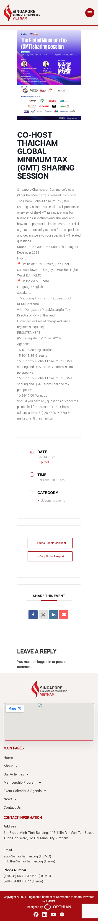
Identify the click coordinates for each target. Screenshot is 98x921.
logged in (44, 662)
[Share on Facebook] (33, 614)
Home (8, 758)
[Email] (63, 614)
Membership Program (20, 782)
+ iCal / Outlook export (50, 556)
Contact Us (12, 807)
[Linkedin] (53, 614)
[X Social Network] (43, 614)
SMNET (50, 901)
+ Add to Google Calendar (50, 543)
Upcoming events (53, 500)
